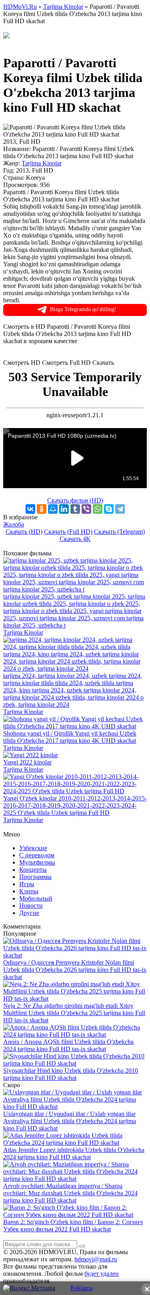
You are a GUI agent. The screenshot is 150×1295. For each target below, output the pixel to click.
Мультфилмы (37, 862)
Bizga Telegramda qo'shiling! (83, 309)
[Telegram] (120, 509)
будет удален (101, 1273)
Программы (35, 876)
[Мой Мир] (53, 509)
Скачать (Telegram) (119, 531)
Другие (29, 912)
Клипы (28, 891)
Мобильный (35, 898)
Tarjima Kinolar (42, 163)
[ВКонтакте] (30, 509)
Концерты (33, 869)
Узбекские (33, 848)
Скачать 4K (75, 538)
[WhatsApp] (97, 509)
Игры (26, 884)
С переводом (36, 855)
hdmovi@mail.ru (95, 1259)
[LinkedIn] (64, 509)
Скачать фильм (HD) (75, 500)
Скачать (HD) (24, 531)
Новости (31, 905)
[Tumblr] (75, 509)
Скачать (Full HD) (68, 531)
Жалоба (13, 524)
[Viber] (86, 509)
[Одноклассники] (41, 509)
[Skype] (109, 509)
